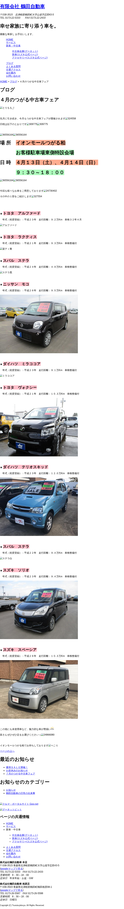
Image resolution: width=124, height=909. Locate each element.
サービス (11, 826)
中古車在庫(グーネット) (25, 51)
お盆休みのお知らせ (17, 770)
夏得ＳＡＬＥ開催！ (17, 767)
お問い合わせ (13, 856)
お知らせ (11, 790)
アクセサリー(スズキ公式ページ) (29, 57)
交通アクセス (13, 850)
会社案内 (11, 853)
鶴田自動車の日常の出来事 (20, 793)
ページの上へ (7, 751)
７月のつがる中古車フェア (20, 773)
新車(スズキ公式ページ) (25, 54)
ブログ (13, 81)
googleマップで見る (12, 868)
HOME (3, 81)
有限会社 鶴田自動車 (22, 6)
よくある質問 (13, 847)
